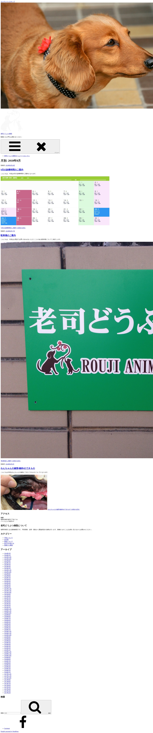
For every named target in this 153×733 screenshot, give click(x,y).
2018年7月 (7, 661)
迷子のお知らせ (9, 543)
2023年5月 (7, 564)
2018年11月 (7, 653)
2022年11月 (7, 570)
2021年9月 (7, 594)
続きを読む (13, 228)
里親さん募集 (8, 545)
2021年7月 (7, 598)
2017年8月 (7, 681)
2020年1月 (7, 629)
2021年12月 (7, 588)
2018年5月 (7, 665)
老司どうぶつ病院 (6, 133)
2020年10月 (7, 613)
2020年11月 (7, 611)
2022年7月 (7, 577)
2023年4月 (7, 566)
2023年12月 (7, 557)
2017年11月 (7, 676)
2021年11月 (7, 590)
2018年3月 (7, 668)
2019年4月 (7, 644)
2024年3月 (7, 553)
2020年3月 (7, 626)
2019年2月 (7, 648)
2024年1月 (7, 555)
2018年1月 (7, 672)
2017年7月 (7, 683)
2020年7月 (7, 618)
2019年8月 (7, 639)
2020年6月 (7, 620)
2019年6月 (7, 640)
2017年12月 (7, 674)
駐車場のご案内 (8, 235)
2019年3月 (7, 646)
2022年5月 (7, 581)
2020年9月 (7, 614)
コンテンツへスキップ (8, 1)
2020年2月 (7, 627)
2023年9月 (7, 561)
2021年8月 (7, 596)
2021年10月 (7, 592)
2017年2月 (7, 692)
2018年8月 (7, 659)
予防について (8, 538)
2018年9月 (7, 657)
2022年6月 (7, 579)
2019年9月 (7, 637)
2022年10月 (7, 572)
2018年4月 (7, 666)
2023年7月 (7, 562)
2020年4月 (7, 624)
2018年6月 (7, 663)
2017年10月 (7, 678)
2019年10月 (7, 635)
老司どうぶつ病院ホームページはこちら (17, 156)
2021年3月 (7, 603)
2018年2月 (7, 670)
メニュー (57, 152)
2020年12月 (7, 609)
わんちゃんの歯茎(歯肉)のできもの (18, 468)
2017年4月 (7, 689)
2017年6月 (7, 685)
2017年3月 (7, 691)
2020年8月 (7, 616)
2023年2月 (7, 568)
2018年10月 (7, 655)
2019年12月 (7, 631)
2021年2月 (7, 605)
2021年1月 (7, 607)
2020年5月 (7, 622)
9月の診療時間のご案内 (12, 169)
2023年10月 (7, 559)
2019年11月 (7, 633)
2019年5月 (7, 642)
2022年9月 (7, 574)
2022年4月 (7, 583)
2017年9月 (7, 679)
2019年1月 (7, 650)
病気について (8, 541)
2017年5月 (7, 687)
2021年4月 (7, 601)
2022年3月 (7, 585)
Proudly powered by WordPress (10, 731)
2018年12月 (7, 652)
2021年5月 (7, 600)
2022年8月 (7, 575)
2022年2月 (7, 587)
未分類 (6, 539)
